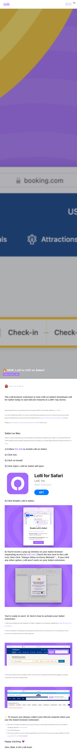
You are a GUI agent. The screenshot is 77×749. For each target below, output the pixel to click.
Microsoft (54, 418)
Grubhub (47, 418)
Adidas (42, 418)
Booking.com (67, 623)
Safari (16, 374)
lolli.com (31, 554)
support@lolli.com (13, 736)
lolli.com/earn (23, 727)
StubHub (9, 626)
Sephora (59, 418)
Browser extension (9, 374)
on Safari (57, 410)
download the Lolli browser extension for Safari (24, 422)
